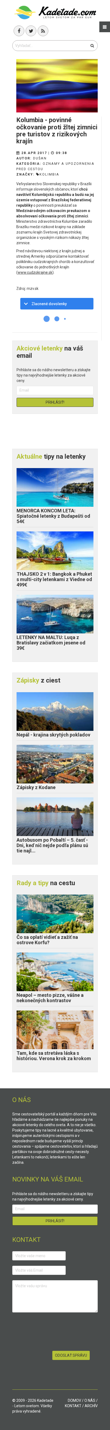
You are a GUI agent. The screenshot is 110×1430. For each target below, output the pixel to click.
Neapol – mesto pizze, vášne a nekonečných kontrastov (50, 997)
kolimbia (49, 174)
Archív (91, 1406)
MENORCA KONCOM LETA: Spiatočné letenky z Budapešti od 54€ (53, 516)
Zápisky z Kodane (36, 787)
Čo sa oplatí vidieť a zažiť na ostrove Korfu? (47, 939)
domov (74, 1400)
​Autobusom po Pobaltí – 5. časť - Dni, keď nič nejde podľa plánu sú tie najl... (52, 845)
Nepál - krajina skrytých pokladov (53, 735)
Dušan (40, 158)
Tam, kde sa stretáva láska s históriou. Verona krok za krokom (54, 1055)
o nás (89, 1400)
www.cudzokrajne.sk (35, 272)
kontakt (73, 1406)
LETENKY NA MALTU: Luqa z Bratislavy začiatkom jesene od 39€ (51, 642)
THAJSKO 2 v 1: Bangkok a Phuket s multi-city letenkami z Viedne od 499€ (54, 579)
